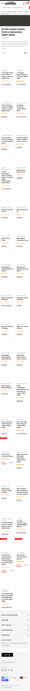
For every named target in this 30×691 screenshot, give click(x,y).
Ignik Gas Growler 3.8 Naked (22, 298)
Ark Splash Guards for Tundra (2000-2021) (21, 108)
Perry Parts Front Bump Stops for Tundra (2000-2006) (7, 424)
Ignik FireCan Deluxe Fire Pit (21, 171)
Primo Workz (5, 452)
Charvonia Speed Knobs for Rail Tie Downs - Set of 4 (22, 139)
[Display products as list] (27, 53)
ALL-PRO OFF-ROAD (6, 103)
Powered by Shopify (7, 687)
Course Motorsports (5, 168)
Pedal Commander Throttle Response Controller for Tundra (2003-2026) (22, 390)
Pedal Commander (22, 383)
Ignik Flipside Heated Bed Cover (22, 239)
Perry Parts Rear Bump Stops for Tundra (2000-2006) (22, 424)
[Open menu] (2, 3)
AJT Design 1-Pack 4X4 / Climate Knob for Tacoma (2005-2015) (7, 75)
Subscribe (7, 655)
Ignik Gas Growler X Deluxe (22, 327)
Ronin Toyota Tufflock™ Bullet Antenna (7, 490)
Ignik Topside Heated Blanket (7, 386)
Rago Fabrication (22, 452)
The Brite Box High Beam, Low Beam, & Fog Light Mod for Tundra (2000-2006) (7, 597)
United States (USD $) (7, 662)
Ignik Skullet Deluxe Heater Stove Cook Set (21, 357)
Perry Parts (5, 419)
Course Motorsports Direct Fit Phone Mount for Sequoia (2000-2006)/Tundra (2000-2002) (7, 177)
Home (3, 12)
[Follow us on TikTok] (12, 670)
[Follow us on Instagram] (6, 670)
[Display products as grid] (25, 53)
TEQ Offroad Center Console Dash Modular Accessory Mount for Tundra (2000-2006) (7, 559)
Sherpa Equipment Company (7, 519)
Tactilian (19, 519)
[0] (27, 3)
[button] (5, 81)
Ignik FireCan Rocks (6, 239)
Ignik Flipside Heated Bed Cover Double (7, 269)
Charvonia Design (7, 135)
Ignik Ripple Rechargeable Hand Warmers (6, 357)
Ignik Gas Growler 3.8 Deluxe (7, 298)
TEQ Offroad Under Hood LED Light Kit (21, 557)
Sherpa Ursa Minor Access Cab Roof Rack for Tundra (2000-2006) (7, 525)
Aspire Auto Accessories (5, 590)
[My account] (24, 3)
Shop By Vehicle (11, 12)
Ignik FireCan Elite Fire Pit (7, 210)
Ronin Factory (6, 486)
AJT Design (4, 70)
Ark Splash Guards (22, 103)
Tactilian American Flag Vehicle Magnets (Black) (22, 523)
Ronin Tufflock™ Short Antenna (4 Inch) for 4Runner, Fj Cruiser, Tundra (22, 491)
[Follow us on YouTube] (9, 670)
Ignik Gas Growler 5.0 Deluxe (7, 327)
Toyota (20, 12)
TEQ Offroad (5, 553)
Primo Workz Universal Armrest (7, 455)
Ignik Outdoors (21, 168)
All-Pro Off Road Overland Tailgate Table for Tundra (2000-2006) (7, 108)
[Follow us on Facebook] (3, 670)
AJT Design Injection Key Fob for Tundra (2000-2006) (22, 75)
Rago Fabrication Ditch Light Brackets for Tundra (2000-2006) (22, 458)
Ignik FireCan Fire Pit (22, 210)
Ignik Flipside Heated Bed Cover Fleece (22, 269)
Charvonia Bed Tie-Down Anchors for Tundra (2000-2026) (7, 140)
